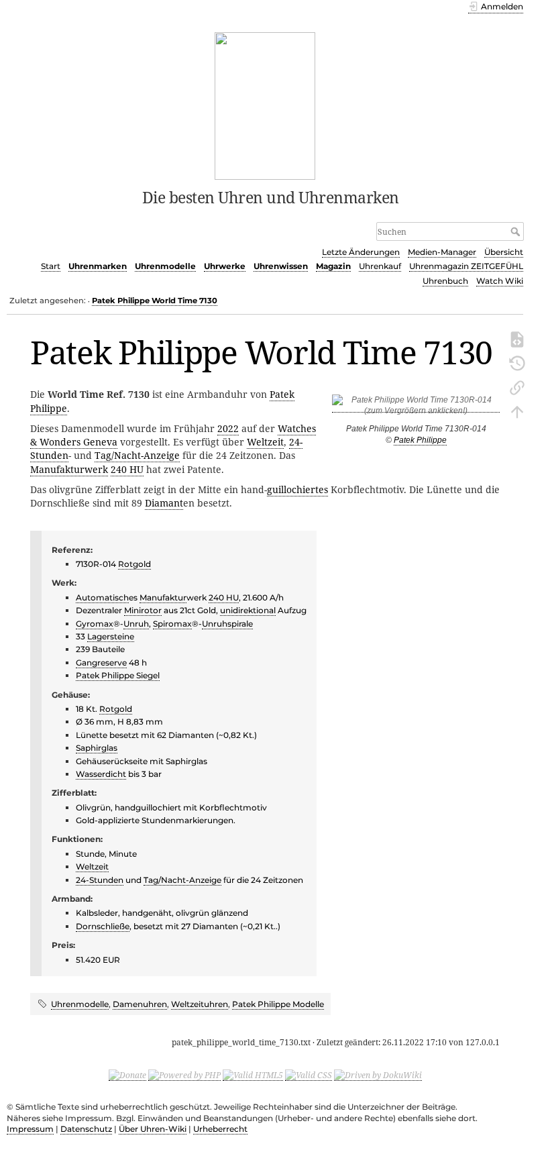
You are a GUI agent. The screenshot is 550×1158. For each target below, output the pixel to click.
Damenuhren (140, 1004)
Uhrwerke (224, 266)
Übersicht (503, 252)
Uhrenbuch (445, 281)
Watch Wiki (499, 281)
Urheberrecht (220, 1129)
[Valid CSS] (308, 1075)
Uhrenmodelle (165, 266)
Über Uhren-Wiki (152, 1129)
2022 (228, 428)
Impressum (30, 1129)
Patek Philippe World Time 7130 (154, 300)
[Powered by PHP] (184, 1075)
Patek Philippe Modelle (278, 1004)
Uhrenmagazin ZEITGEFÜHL (466, 266)
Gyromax (94, 624)
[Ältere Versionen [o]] (517, 362)
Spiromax (172, 624)
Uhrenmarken (97, 266)
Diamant (164, 502)
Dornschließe (102, 926)
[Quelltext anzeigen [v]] (517, 338)
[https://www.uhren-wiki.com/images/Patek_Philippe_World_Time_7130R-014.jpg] (416, 408)
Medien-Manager (442, 252)
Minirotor (143, 610)
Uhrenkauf (380, 266)
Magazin (333, 266)
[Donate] (127, 1075)
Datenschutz (86, 1129)
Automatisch (102, 597)
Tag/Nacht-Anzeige (137, 455)
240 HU (127, 469)
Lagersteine (110, 636)
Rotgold (134, 564)
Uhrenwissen (281, 266)
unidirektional (248, 610)
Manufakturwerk (69, 469)
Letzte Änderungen (361, 252)
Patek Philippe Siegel (118, 675)
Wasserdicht (101, 774)
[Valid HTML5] (253, 1075)
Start (50, 266)
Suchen (516, 231)
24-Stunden (99, 880)
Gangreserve (101, 662)
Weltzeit (265, 441)
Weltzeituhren (199, 1004)
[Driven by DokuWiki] (378, 1075)
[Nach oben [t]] (517, 411)
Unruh (136, 624)
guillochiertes (297, 489)
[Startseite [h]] (265, 104)
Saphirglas (96, 748)
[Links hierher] (517, 386)
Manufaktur (163, 597)
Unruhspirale (227, 624)
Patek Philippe (420, 440)
